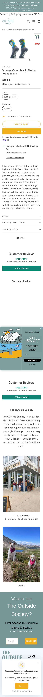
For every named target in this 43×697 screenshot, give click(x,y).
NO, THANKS (32, 364)
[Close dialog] (41, 328)
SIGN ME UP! (32, 360)
